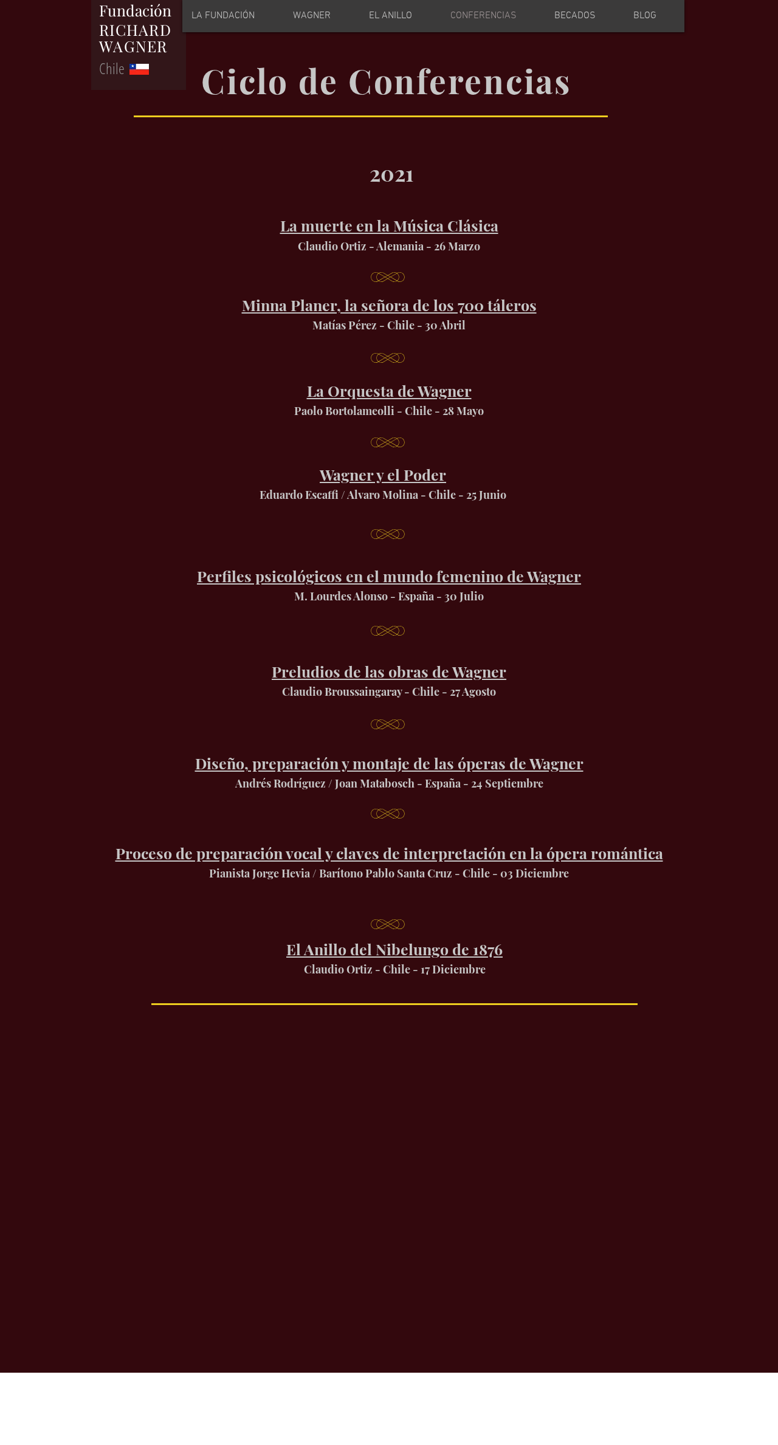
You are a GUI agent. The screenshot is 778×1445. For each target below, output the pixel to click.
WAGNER (133, 46)
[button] (400, 16)
